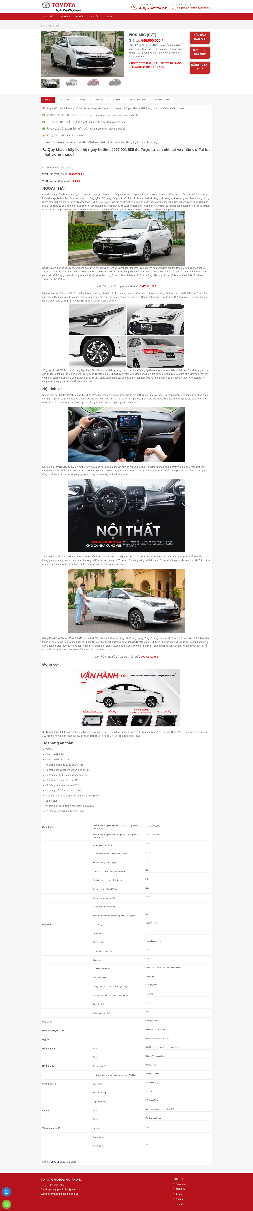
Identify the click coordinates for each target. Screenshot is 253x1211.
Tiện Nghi (99, 100)
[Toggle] (211, 1194)
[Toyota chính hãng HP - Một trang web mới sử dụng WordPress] (61, 7)
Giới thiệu (64, 17)
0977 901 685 (58, 1162)
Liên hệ (109, 17)
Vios (57, 26)
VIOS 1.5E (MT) (50, 181)
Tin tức (95, 17)
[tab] (48, 100)
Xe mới (79, 17)
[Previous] (46, 53)
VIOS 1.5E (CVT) (51, 174)
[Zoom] (45, 73)
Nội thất (82, 100)
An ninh (116, 100)
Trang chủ (47, 17)
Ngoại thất (64, 100)
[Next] (119, 53)
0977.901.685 (148, 286)
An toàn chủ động (137, 100)
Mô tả (47, 100)
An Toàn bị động (162, 100)
